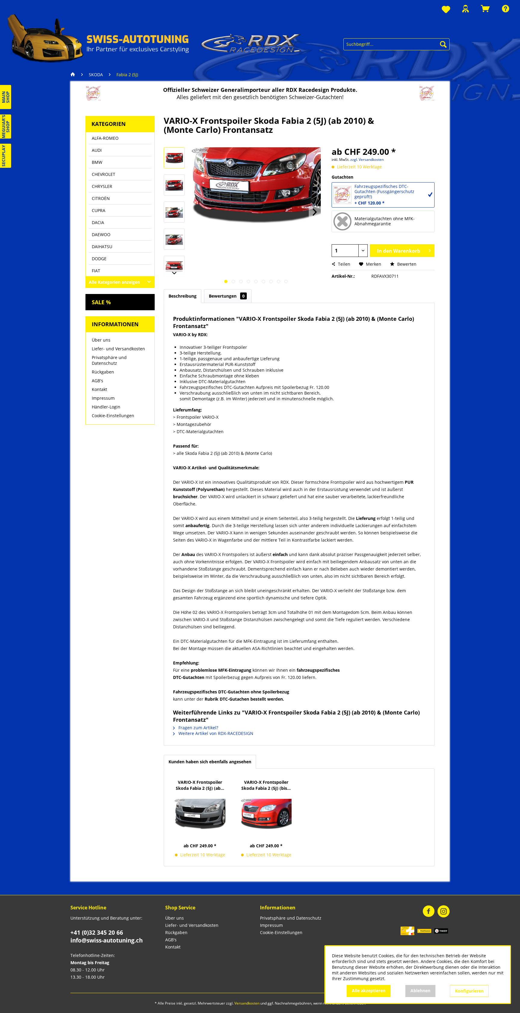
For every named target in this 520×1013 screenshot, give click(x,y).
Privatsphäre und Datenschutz (109, 360)
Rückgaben (103, 372)
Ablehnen (420, 990)
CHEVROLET (103, 174)
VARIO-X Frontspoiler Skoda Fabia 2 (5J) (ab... (200, 785)
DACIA (98, 222)
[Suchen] (443, 44)
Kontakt (99, 389)
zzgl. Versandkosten (367, 159)
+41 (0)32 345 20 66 (96, 932)
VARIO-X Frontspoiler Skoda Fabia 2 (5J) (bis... (266, 785)
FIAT (96, 271)
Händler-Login (106, 407)
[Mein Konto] (465, 8)
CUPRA (98, 210)
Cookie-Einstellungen (113, 415)
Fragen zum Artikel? (197, 727)
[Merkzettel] (446, 10)
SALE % (101, 302)
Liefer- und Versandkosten (118, 349)
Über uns (101, 340)
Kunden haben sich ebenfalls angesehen (210, 761)
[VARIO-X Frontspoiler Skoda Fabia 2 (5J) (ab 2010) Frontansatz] (200, 814)
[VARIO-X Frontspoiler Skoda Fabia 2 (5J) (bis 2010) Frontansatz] (266, 814)
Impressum (103, 398)
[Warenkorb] (485, 8)
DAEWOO (101, 234)
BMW (97, 162)
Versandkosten (246, 1003)
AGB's (97, 380)
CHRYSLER (102, 186)
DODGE (99, 258)
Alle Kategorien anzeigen (114, 282)
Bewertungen (227, 296)
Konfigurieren (469, 991)
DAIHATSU (102, 246)
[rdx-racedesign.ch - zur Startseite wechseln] (154, 38)
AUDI (97, 150)
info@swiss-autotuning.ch (106, 940)
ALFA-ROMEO (105, 138)
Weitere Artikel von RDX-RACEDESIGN (215, 733)
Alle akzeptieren (368, 990)
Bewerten (406, 264)
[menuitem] (446, 10)
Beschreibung (183, 296)
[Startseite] (74, 74)
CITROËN (101, 198)
